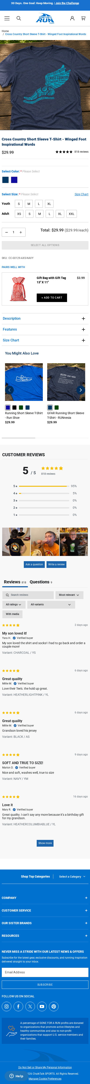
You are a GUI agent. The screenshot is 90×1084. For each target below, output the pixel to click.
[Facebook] (18, 1006)
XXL (71, 214)
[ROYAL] (14, 180)
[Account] (72, 18)
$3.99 (81, 278)
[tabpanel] (45, 721)
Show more (45, 843)
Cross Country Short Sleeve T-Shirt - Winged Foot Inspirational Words (44, 142)
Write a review (56, 564)
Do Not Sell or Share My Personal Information (45, 1067)
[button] (7, 18)
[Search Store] (18, 18)
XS (19, 214)
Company (9, 898)
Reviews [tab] (15, 581)
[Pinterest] (54, 1006)
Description (12, 318)
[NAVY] (5, 180)
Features (10, 329)
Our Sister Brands (17, 923)
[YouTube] (42, 1006)
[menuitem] (72, 18)
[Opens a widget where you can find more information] (16, 1076)
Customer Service (16, 910)
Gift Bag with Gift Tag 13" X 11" (51, 280)
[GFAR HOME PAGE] (45, 18)
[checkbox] (12, 614)
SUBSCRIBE (45, 984)
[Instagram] (6, 1006)
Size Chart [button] (81, 194)
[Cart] (83, 18)
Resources (10, 935)
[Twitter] (30, 1006)
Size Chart (11, 340)
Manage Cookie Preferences (45, 1078)
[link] (8, 407)
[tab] (41, 582)
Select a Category (70, 876)
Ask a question (34, 564)
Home (5, 31)
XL (49, 204)
